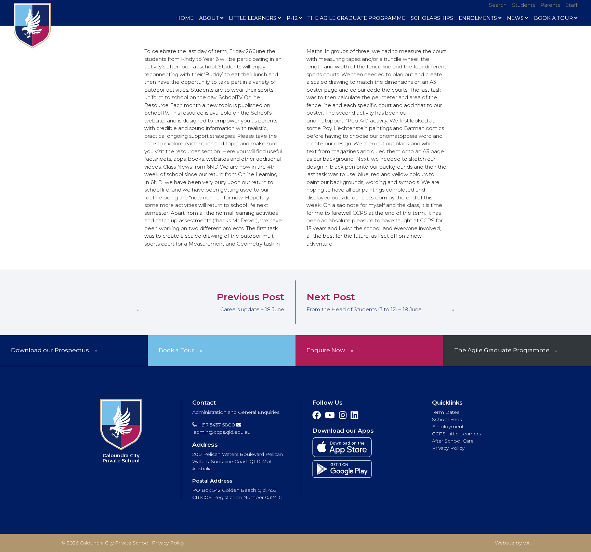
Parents (550, 5)
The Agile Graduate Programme (356, 18)
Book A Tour (553, 18)
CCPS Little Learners (456, 434)
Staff (571, 5)
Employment (448, 426)
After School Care (453, 441)
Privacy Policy (448, 448)
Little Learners (252, 18)
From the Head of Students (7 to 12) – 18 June (364, 309)
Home (185, 18)
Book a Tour (176, 350)
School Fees (447, 419)
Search (498, 5)
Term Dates (445, 412)
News (515, 18)
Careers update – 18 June (252, 309)
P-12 (292, 18)
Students (523, 5)
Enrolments (478, 18)
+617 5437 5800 (216, 425)
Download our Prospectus (50, 350)
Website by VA (512, 543)
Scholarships (432, 18)
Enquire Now (325, 350)
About (209, 18)
